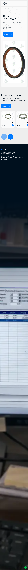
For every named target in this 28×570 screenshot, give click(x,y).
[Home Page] (5, 3)
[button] (23, 3)
